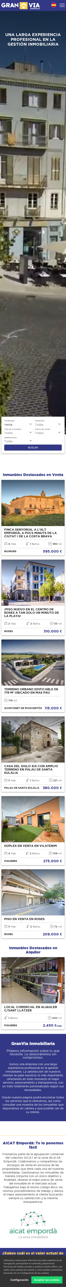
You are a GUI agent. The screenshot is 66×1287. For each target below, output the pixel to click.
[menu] (62, 5)
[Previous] (4, 223)
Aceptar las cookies (47, 1280)
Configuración (19, 1280)
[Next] (62, 223)
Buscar (33, 447)
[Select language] (53, 5)
